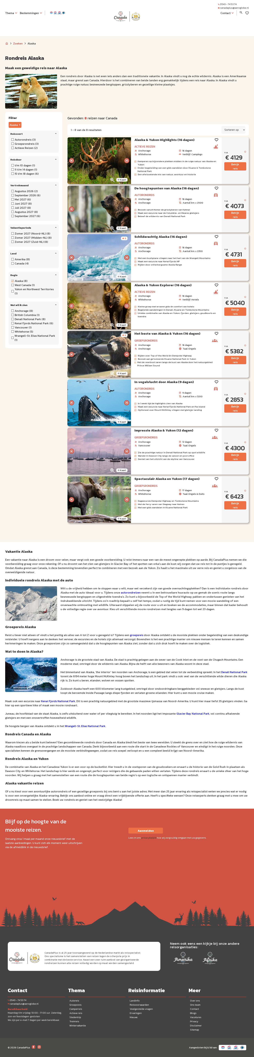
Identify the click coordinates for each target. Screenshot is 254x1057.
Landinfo (135, 1001)
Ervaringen (136, 1013)
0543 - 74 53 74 (228, 4)
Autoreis (74, 1001)
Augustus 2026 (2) (26, 191)
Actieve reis (75, 1013)
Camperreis (75, 1009)
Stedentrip (75, 1017)
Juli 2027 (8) (23, 208)
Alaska (14, 125)
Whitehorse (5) (24, 331)
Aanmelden (146, 831)
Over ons (195, 1001)
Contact (194, 1009)
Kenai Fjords (49, 701)
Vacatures (195, 1017)
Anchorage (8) (24, 311)
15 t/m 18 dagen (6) (27, 174)
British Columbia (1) (27, 315)
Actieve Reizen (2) (26, 148)
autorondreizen (131, 592)
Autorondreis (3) (25, 139)
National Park (238, 672)
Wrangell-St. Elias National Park (85, 726)
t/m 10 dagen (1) (25, 165)
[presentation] (71, 160)
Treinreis (74, 1021)
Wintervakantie (77, 1025)
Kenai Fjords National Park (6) (34, 323)
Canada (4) (22, 263)
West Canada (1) (25, 285)
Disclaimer (196, 1025)
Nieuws (134, 1017)
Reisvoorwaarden (139, 1005)
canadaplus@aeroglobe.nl (234, 8)
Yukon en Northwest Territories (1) (34, 291)
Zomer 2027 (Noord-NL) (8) (32, 233)
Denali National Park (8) (30, 319)
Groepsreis (75, 1005)
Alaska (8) (21, 281)
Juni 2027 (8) (23, 203)
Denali (225, 672)
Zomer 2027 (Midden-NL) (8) (33, 238)
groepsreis (136, 635)
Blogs (193, 1013)
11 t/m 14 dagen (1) (26, 169)
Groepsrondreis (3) (27, 144)
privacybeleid (148, 838)
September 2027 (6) (27, 216)
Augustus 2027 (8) (26, 212)
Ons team (195, 1005)
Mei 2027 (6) (23, 199)
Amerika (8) (22, 259)
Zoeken (18, 43)
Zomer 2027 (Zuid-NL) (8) (31, 242)
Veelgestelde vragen (141, 1009)
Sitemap (194, 1030)
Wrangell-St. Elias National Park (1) (35, 338)
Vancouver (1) (23, 327)
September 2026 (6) (27, 195)
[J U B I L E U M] (127, 28)
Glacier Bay (183, 713)
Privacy (194, 1021)
